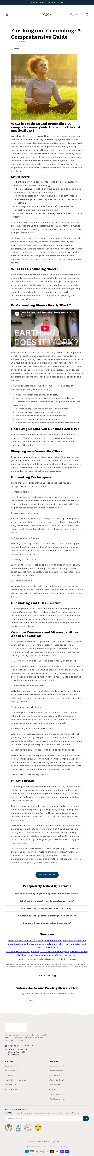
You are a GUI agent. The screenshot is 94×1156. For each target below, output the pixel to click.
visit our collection (47, 875)
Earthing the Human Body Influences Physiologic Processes (47, 959)
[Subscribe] (66, 1001)
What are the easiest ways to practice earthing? (47, 901)
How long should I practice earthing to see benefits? (47, 915)
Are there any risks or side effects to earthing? (47, 908)
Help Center (10, 1071)
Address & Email (12, 1085)
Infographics (54, 1085)
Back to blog (48, 975)
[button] (7, 14)
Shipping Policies (12, 1075)
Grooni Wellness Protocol (59, 1066)
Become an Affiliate (13, 1066)
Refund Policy (62, 1147)
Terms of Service (33, 1147)
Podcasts (53, 1089)
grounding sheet (28, 457)
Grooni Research (56, 1071)
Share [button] (16, 49)
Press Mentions (55, 1075)
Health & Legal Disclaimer (15, 1080)
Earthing (15, 238)
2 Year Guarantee (12, 1089)
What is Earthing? (56, 1080)
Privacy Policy (48, 1147)
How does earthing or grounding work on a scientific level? (47, 893)
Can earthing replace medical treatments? (47, 923)
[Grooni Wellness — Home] (16, 1027)
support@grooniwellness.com (20, 1046)
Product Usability (56, 1094)
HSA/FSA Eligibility (57, 1099)
